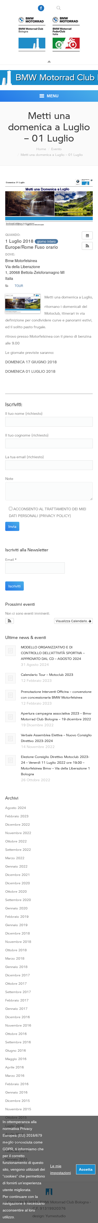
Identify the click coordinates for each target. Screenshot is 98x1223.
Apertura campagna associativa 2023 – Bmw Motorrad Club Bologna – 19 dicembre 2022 (56, 716)
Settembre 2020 (18, 900)
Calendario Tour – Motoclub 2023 (47, 674)
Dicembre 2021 (17, 875)
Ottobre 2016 (16, 1034)
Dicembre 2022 (17, 824)
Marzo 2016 (14, 1075)
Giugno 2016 (15, 1050)
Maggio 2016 (15, 1059)
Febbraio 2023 (16, 816)
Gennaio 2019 (16, 925)
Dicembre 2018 (17, 933)
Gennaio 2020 (16, 908)
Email (10, 559)
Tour (19, 286)
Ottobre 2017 (16, 983)
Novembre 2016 (18, 1025)
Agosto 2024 (15, 808)
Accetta (86, 1169)
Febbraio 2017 (16, 1000)
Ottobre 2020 (16, 891)
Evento (56, 149)
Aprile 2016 (14, 1067)
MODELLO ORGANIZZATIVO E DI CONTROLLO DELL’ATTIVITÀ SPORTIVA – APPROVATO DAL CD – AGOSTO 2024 (53, 653)
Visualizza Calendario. (72, 621)
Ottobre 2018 (16, 950)
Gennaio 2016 (16, 1092)
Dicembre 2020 (17, 883)
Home (41, 149)
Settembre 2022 (18, 849)
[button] (87, 246)
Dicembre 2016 (17, 1017)
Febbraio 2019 (16, 916)
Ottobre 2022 (16, 841)
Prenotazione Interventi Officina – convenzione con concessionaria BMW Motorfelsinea (56, 694)
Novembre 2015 (18, 1109)
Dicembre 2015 (17, 1101)
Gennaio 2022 (16, 866)
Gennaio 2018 (16, 967)
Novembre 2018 (18, 941)
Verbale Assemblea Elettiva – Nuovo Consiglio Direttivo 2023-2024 (56, 738)
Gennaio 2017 (16, 1008)
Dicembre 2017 (17, 975)
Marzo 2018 (14, 958)
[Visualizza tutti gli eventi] (87, 235)
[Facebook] (41, 8)
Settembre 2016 (18, 1042)
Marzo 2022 (14, 858)
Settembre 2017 (18, 992)
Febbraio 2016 (16, 1084)
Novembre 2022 (18, 833)
